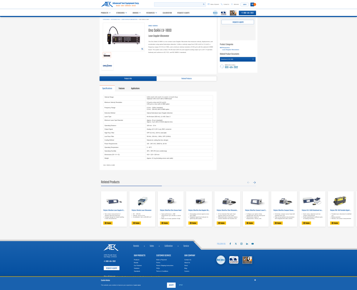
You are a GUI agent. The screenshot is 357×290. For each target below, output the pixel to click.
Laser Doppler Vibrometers (129, 19)
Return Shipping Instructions (164, 265)
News (186, 265)
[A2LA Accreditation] (234, 260)
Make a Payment (161, 259)
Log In (244, 5)
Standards (137, 271)
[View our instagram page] (241, 244)
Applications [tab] (135, 88)
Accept (171, 285)
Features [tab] (122, 88)
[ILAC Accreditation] (221, 260)
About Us (187, 262)
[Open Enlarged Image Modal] (142, 49)
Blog (185, 268)
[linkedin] (247, 244)
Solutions (136, 268)
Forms (158, 262)
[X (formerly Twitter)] (236, 244)
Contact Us (187, 259)
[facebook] (230, 244)
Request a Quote (111, 268)
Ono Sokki (153, 26)
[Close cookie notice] (255, 280)
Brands (136, 262)
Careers (186, 271)
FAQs (158, 268)
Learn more (137, 285)
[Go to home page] (121, 4)
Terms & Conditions (162, 271)
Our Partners (138, 265)
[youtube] (253, 244)
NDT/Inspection (115, 19)
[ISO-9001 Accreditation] (247, 260)
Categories (106, 19)
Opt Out (181, 285)
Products (136, 259)
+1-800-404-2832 (247, 13)
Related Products (186, 78)
